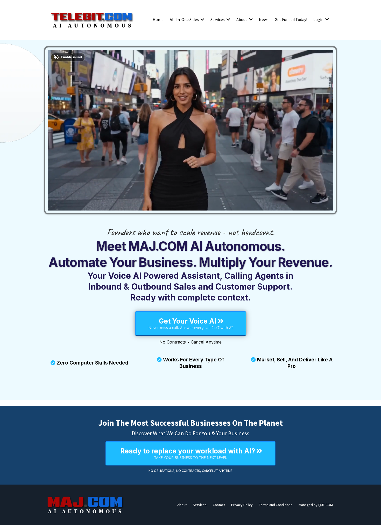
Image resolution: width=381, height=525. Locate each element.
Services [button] (217, 19)
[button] (202, 19)
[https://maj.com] (85, 504)
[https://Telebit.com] (92, 19)
